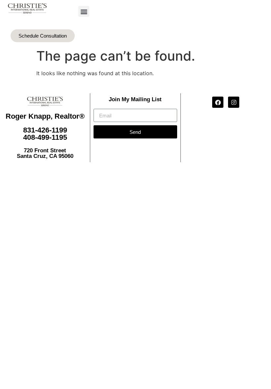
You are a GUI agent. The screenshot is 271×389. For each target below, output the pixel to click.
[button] (83, 11)
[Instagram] (233, 102)
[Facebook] (217, 102)
